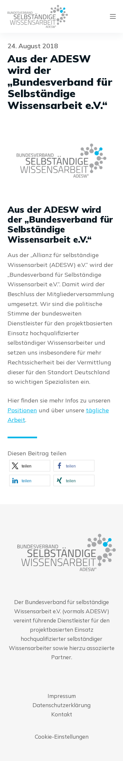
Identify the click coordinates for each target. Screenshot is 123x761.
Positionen (22, 410)
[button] (29, 465)
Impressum (62, 695)
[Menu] (113, 16)
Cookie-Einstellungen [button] (62, 736)
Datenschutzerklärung (61, 705)
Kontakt (61, 714)
